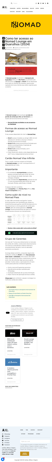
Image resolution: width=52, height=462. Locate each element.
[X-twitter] (45, 3)
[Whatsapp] (36, 3)
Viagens (42, 8)
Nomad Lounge (11, 78)
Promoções (12, 8)
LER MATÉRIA (10, 350)
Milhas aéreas (25, 8)
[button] (3, 38)
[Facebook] (48, 3)
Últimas (38, 433)
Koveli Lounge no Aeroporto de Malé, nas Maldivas (29, 341)
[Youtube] (43, 3)
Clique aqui (18, 71)
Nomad (18, 81)
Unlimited (17, 256)
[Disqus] (21, 407)
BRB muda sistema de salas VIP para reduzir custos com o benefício (12, 343)
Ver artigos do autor (17, 319)
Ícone (10, 256)
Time (27, 429)
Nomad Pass (31, 134)
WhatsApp (18, 11)
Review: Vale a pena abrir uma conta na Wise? (22, 228)
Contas (37, 8)
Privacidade (31, 433)
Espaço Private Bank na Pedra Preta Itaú (20, 293)
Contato (33, 429)
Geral (23, 11)
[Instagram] (41, 3)
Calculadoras (29, 11)
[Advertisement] (21, 101)
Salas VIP (32, 8)
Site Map (23, 433)
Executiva (12, 11)
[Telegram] (38, 3)
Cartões (19, 8)
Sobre (21, 429)
